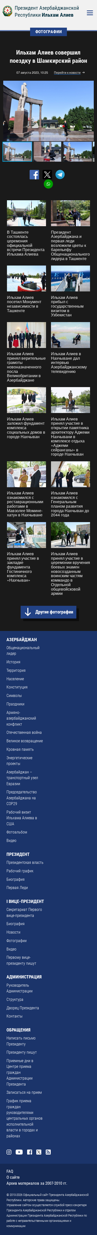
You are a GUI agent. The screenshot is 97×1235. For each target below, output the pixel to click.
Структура (14, 999)
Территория (16, 670)
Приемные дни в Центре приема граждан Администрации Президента (19, 1073)
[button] (90, 111)
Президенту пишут (21, 1052)
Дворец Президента (22, 1008)
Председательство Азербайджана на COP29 (21, 798)
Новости (13, 932)
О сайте (13, 1177)
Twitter (39, 1152)
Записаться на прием (24, 1092)
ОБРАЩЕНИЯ (18, 1030)
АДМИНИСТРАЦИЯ (24, 976)
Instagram (9, 1152)
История (13, 662)
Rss (48, 1152)
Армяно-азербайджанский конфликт (21, 718)
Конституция (17, 687)
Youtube (19, 1152)
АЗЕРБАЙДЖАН (21, 639)
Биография (15, 879)
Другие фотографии (54, 612)
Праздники (15, 704)
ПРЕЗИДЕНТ (18, 854)
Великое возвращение (24, 741)
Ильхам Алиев (57, 15)
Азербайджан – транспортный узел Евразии (22, 778)
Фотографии (16, 941)
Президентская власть (25, 862)
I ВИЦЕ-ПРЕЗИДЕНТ (25, 901)
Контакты (14, 1016)
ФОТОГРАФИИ (48, 31)
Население (15, 679)
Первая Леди (17, 888)
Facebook (29, 1152)
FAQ (9, 1171)
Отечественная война (24, 732)
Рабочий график (19, 871)
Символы (14, 695)
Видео (11, 840)
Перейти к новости (67, 73)
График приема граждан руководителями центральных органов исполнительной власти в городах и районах (24, 1118)
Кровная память (20, 749)
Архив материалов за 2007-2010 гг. (36, 1183)
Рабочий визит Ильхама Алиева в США (21, 818)
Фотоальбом (16, 832)
